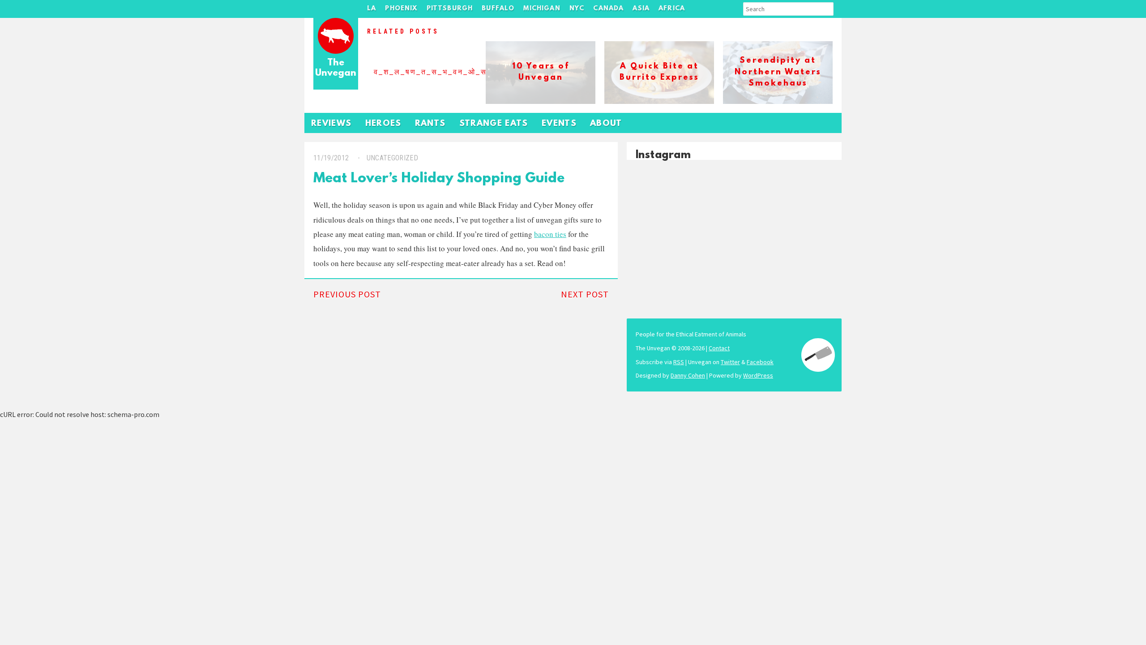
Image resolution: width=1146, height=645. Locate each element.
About (606, 124)
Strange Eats (493, 124)
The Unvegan (335, 68)
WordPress (758, 375)
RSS (678, 362)
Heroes (383, 124)
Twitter (730, 362)
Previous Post (347, 294)
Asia (641, 9)
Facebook (760, 362)
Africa (672, 9)
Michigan (541, 9)
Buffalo (498, 9)
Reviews (331, 124)
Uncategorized (392, 158)
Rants (430, 124)
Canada (608, 9)
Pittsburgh (450, 9)
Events (559, 124)
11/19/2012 (331, 158)
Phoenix (401, 9)
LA (371, 9)
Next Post (585, 294)
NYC (577, 9)
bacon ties (550, 234)
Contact (719, 348)
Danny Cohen (688, 375)
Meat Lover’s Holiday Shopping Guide (438, 179)
